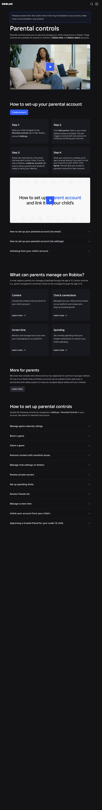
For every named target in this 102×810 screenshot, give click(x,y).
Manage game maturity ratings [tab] (26, 426)
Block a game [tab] (17, 435)
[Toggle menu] (96, 4)
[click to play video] (50, 200)
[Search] (92, 4)
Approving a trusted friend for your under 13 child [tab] (36, 523)
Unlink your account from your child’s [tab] (30, 513)
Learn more (17, 389)
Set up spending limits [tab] (22, 484)
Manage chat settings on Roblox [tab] (27, 464)
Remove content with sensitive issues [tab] (30, 455)
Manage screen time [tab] (20, 503)
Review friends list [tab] (20, 494)
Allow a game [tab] (17, 445)
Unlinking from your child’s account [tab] (29, 251)
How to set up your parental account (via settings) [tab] (37, 241)
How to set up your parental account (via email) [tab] (35, 231)
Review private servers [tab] (22, 474)
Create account (19, 112)
